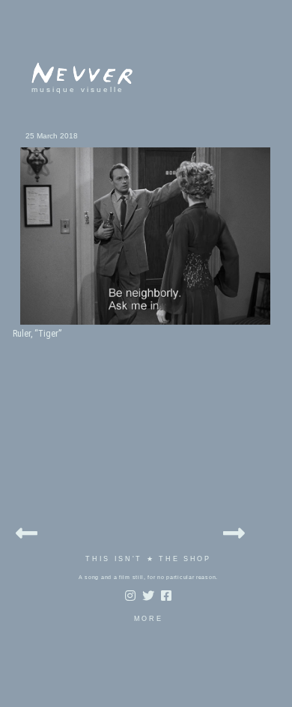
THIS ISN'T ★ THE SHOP (148, 559)
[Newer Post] (26, 530)
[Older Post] (234, 530)
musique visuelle (77, 89)
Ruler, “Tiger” (37, 333)
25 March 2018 (51, 136)
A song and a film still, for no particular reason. (148, 577)
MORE (148, 618)
